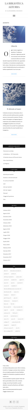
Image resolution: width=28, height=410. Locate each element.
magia (6, 310)
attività (13, 273)
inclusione (15, 301)
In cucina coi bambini (8, 180)
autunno (6, 279)
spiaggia (6, 325)
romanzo (20, 319)
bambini (14, 279)
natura (6, 319)
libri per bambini (18, 307)
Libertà (14, 46)
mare (12, 310)
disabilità (14, 285)
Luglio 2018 (6, 232)
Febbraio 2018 (7, 247)
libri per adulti (7, 307)
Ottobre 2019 (6, 210)
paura (13, 319)
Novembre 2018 (7, 219)
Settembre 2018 (7, 226)
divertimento (7, 292)
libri (12, 304)
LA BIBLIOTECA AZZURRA (14, 5)
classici (6, 282)
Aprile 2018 (6, 241)
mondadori (20, 310)
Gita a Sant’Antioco (8, 160)
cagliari (21, 279)
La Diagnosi (6, 163)
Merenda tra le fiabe (8, 151)
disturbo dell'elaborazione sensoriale (12, 288)
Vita (4, 199)
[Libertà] (14, 34)
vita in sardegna (8, 331)
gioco (15, 298)
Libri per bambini (7, 187)
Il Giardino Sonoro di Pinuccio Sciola (12, 157)
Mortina (15, 313)
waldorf (17, 331)
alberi (6, 270)
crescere (6, 285)
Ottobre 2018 (6, 223)
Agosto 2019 (6, 213)
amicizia (6, 273)
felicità (13, 294)
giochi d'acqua (7, 298)
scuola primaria (16, 322)
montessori (7, 313)
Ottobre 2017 (6, 260)
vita (17, 328)
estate (16, 292)
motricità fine (14, 316)
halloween (7, 301)
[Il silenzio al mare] (14, 94)
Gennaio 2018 (7, 251)
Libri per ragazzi (7, 190)
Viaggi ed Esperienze (8, 196)
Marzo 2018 (6, 244)
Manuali (5, 193)
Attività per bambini (8, 174)
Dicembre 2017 (7, 254)
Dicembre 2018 (7, 216)
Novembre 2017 (7, 257)
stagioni (13, 325)
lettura (6, 304)
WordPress (20, 408)
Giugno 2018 (6, 235)
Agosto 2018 (6, 229)
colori (12, 282)
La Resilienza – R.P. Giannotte (10, 154)
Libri (4, 183)
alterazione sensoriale (15, 270)
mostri (6, 316)
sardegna (6, 322)
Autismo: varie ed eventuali (10, 177)
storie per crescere (8, 328)
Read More (14, 73)
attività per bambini (9, 276)
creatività (20, 282)
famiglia (6, 294)
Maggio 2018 (6, 238)
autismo (19, 276)
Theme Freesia (8, 408)
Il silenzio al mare (14, 109)
